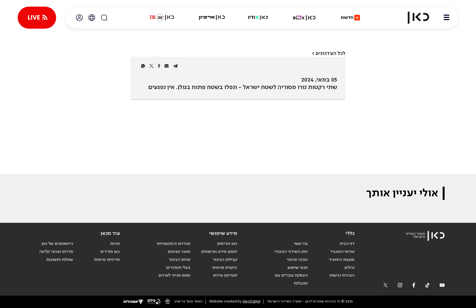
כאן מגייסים (227, 244)
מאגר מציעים (179, 252)
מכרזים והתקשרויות (173, 244)
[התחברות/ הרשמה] (79, 17)
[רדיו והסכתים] (258, 18)
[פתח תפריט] (446, 18)
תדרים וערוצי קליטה (56, 252)
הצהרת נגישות (342, 275)
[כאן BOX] (304, 18)
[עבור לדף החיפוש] (104, 17)
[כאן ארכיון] (212, 18)
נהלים (349, 268)
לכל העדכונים (330, 53)
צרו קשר (301, 244)
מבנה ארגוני (297, 260)
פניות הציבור (179, 260)
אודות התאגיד (342, 252)
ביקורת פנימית (224, 268)
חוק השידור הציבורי (291, 252)
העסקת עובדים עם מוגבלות (291, 279)
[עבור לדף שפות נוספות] (91, 17)
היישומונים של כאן (57, 244)
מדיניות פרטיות (107, 260)
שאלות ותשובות (59, 260)
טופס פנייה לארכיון (174, 275)
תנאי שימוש (298, 268)
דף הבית (347, 244)
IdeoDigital (251, 301)
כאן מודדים (110, 252)
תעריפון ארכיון (225, 275)
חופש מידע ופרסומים (219, 252)
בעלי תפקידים (178, 268)
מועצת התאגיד (342, 260)
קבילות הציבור (225, 260)
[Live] (37, 18)
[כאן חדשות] (350, 18)
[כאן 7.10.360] (162, 18)
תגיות (115, 244)
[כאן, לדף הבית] (414, 17)
